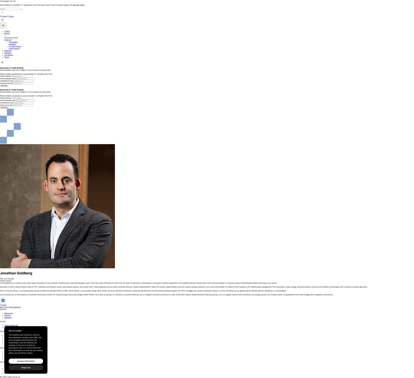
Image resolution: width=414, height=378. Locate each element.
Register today (79, 5)
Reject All (26, 367)
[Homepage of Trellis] (3, 305)
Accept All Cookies (26, 361)
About (6, 57)
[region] (25, 350)
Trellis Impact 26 (11, 325)
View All (7, 40)
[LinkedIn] (1, 365)
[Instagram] (4, 365)
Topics (7, 31)
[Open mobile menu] (3, 25)
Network (7, 53)
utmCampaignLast (7, 78)
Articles (7, 315)
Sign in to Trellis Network (10, 307)
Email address (6, 76)
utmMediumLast (6, 81)
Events (7, 33)
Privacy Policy (26, 353)
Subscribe (4, 86)
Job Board (8, 55)
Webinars (8, 51)
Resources (8, 313)
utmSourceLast (6, 83)
